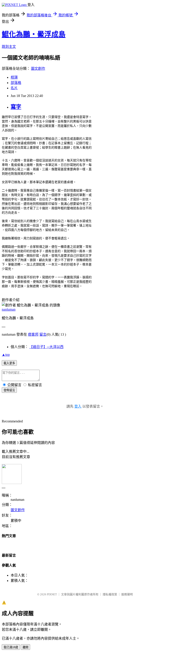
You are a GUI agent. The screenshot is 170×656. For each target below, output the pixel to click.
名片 (14, 88)
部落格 (16, 83)
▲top (6, 354)
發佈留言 (9, 390)
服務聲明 (127, 594)
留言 (42, 334)
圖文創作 (38, 68)
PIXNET (52, 594)
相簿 (14, 77)
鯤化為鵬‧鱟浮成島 (34, 34)
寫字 (16, 107)
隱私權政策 (110, 594)
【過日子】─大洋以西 (46, 347)
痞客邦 (33, 334)
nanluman (8, 309)
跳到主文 (9, 46)
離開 (25, 647)
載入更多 (9, 363)
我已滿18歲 (11, 647)
